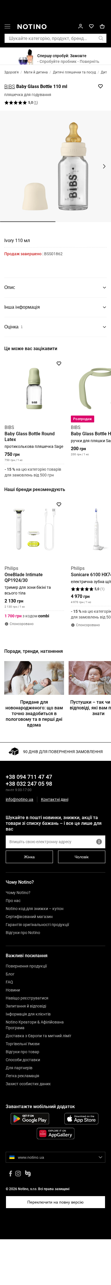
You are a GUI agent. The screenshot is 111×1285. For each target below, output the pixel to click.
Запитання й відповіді (26, 1006)
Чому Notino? (18, 892)
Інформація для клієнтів (28, 1014)
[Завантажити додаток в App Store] (81, 1118)
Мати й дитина (36, 72)
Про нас (13, 900)
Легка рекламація (22, 1076)
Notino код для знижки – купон (34, 908)
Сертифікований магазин (29, 916)
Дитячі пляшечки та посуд (74, 72)
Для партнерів (19, 1067)
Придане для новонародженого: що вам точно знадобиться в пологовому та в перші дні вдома (34, 713)
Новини (13, 990)
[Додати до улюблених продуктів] (100, 86)
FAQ (9, 982)
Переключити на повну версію (55, 1202)
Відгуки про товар (22, 1051)
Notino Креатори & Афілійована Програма (35, 1025)
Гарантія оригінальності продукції (37, 924)
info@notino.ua (19, 799)
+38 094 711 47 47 (29, 776)
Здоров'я (11, 72)
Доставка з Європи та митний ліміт (38, 1035)
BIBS (9, 86)
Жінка (29, 857)
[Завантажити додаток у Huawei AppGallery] (55, 1133)
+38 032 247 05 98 (29, 783)
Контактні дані (54, 799)
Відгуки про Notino (23, 932)
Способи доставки (23, 1059)
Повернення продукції (26, 966)
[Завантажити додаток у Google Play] (30, 1118)
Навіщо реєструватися (27, 998)
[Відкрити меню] (7, 27)
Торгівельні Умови (23, 1043)
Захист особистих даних (28, 1084)
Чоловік (82, 857)
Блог (10, 974)
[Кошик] (102, 26)
